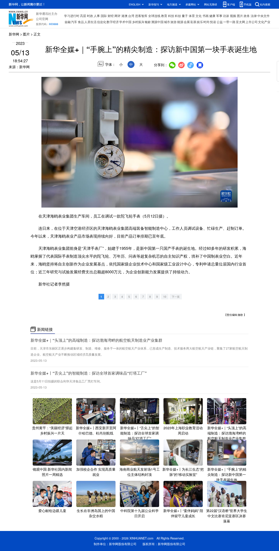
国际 (104, 16)
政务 (247, 16)
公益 (220, 22)
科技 (171, 16)
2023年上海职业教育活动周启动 (183, 430)
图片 (240, 16)
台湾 (131, 16)
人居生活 (90, 22)
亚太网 (240, 22)
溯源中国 (157, 22)
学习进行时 (71, 16)
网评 (117, 16)
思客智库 (141, 16)
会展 (187, 22)
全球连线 (154, 16)
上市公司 (251, 22)
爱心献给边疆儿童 (52, 510)
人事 (97, 16)
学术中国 (125, 22)
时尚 (206, 22)
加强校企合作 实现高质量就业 (96, 472)
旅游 (173, 22)
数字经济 (113, 22)
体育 (192, 16)
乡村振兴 (138, 22)
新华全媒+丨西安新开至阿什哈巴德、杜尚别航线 (96, 430)
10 (164, 296)
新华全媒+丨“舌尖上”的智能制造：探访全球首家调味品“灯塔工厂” (89, 373)
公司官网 (42, 19)
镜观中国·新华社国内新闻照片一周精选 (52, 472)
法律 (254, 16)
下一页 (176, 296)
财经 (111, 16)
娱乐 (200, 22)
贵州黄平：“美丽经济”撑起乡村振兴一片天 (52, 430)
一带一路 (229, 22)
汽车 (74, 22)
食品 (81, 22)
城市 (167, 22)
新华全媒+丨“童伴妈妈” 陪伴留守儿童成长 (183, 513)
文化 (199, 16)
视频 (233, 16)
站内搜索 (265, 4)
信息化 (101, 22)
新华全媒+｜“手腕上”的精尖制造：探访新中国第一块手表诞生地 (226, 474)
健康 (212, 16)
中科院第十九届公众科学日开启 (139, 513)
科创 (178, 16)
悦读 (213, 22)
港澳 (124, 16)
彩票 (193, 22)
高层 (83, 16)
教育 (164, 16)
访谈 (226, 16)
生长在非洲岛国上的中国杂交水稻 (96, 513)
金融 (68, 22)
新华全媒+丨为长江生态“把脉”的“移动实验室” (183, 472)
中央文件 (263, 16)
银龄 (148, 22)
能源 (180, 22)
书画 (205, 16)
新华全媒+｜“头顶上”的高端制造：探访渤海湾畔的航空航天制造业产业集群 (96, 340)
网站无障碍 (210, 4)
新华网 (14, 34)
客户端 (231, 4)
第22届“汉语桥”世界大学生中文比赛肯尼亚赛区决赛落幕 (226, 516)
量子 (185, 16)
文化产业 (264, 22)
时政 (90, 16)
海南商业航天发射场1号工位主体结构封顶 (139, 472)
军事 (219, 16)
